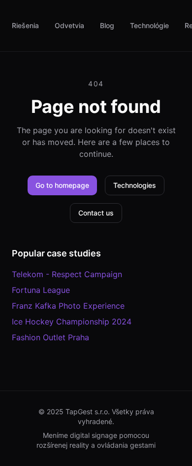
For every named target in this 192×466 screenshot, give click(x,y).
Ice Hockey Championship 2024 (71, 321)
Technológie (149, 25)
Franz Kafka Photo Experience (68, 306)
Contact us (96, 213)
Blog (107, 25)
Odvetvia (69, 25)
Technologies (134, 185)
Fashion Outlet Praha (50, 337)
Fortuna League (41, 290)
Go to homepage (62, 185)
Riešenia (25, 25)
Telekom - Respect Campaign (67, 274)
